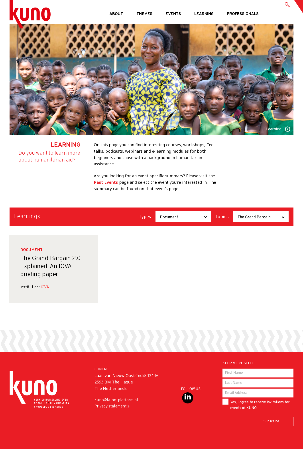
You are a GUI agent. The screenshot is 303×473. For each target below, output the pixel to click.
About (116, 14)
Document (169, 217)
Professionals (243, 14)
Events (173, 14)
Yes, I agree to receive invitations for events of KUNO (260, 405)
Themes (144, 14)
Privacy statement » (112, 406)
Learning (204, 14)
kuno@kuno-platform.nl (116, 400)
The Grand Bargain (254, 217)
